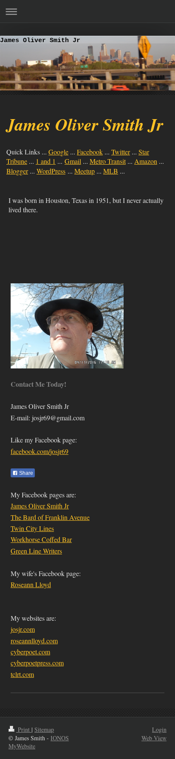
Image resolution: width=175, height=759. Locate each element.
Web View (154, 738)
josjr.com (23, 629)
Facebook (90, 151)
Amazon (145, 161)
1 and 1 (46, 161)
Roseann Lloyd (31, 584)
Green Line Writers (36, 550)
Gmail (73, 161)
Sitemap (44, 729)
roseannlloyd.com (34, 640)
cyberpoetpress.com (37, 662)
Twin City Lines (32, 528)
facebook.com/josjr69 (39, 451)
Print (23, 729)
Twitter (120, 151)
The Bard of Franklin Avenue (50, 517)
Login (159, 729)
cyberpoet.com (30, 651)
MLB (110, 170)
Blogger (17, 170)
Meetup (84, 170)
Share (25, 473)
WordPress (51, 170)
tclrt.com (22, 674)
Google (58, 151)
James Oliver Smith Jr (40, 505)
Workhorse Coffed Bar (41, 539)
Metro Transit (108, 161)
